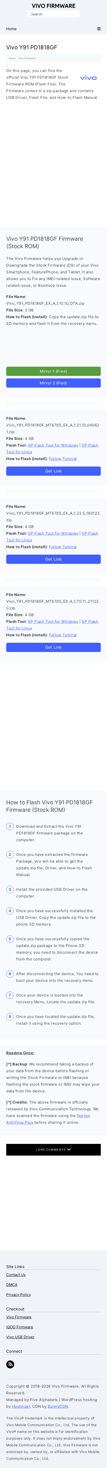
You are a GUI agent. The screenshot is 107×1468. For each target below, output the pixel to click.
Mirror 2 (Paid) (53, 383)
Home (12, 58)
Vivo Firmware (53, 6)
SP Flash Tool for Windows (53, 445)
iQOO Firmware (19, 1327)
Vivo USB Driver (20, 1337)
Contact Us (16, 1274)
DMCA (11, 1284)
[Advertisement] (53, 162)
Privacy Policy (18, 1294)
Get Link (53, 471)
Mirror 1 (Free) (53, 371)
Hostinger (21, 1406)
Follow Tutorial (63, 458)
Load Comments (51, 1149)
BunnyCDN (58, 1406)
